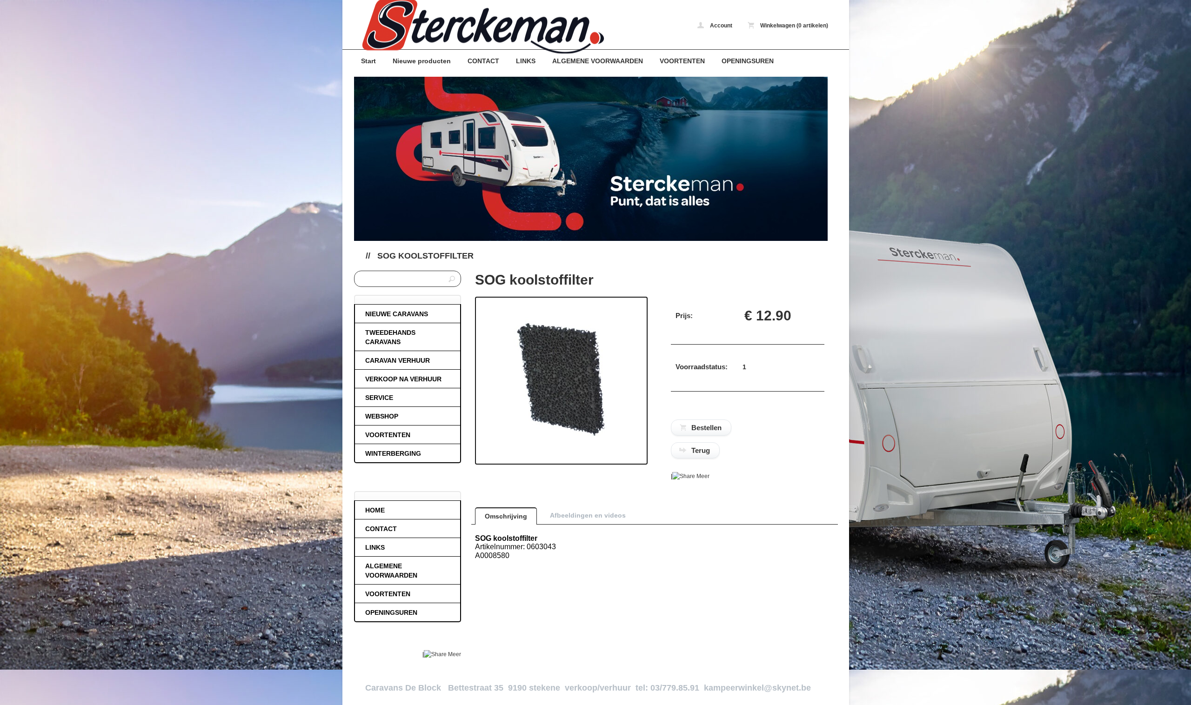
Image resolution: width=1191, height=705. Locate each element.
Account (720, 25)
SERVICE (379, 397)
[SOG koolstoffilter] (561, 447)
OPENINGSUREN (748, 61)
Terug (700, 450)
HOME (375, 510)
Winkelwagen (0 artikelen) (793, 25)
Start (368, 61)
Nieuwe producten (422, 61)
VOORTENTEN (682, 61)
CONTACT (483, 61)
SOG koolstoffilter (425, 255)
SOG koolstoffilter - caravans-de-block (477, 26)
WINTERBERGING (393, 453)
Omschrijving (506, 516)
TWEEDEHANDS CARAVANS (390, 337)
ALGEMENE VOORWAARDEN (597, 61)
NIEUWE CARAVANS (396, 314)
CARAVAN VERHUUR (397, 360)
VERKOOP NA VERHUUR (403, 379)
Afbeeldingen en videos (588, 515)
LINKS (525, 61)
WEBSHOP (381, 416)
